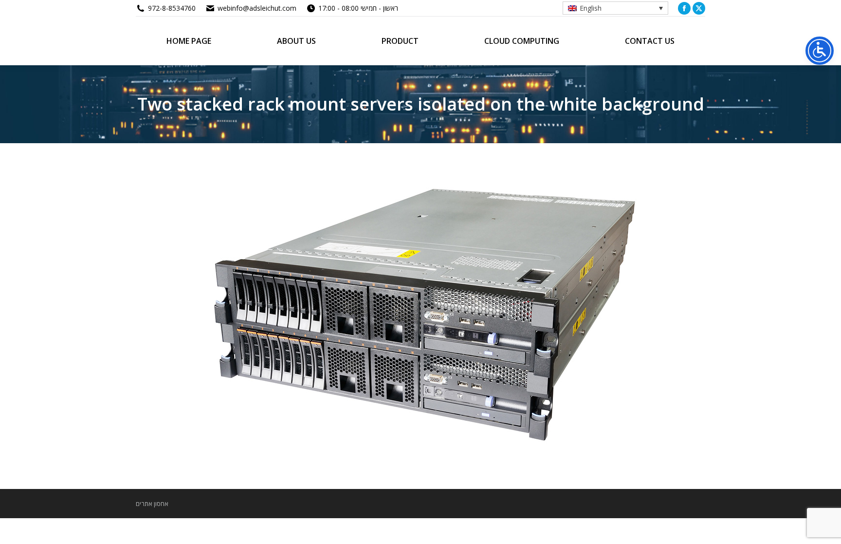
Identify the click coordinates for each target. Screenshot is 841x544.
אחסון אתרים (152, 503)
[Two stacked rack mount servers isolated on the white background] (420, 314)
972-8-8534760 (172, 8)
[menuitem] (615, 8)
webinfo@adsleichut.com (257, 8)
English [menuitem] (591, 8)
